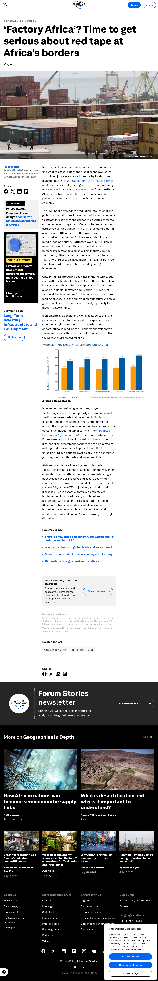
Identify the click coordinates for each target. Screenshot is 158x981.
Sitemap (79, 967)
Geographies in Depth (20, 21)
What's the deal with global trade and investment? (78, 547)
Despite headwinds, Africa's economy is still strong (78, 554)
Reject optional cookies (130, 965)
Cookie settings (130, 973)
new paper (87, 189)
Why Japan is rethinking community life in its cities (96, 858)
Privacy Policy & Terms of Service (79, 961)
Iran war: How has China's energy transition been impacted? (136, 858)
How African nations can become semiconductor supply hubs (40, 801)
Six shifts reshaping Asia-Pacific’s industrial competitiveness (20, 858)
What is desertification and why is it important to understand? (112, 801)
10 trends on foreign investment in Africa (72, 561)
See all (148, 737)
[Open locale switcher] (4, 972)
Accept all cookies (130, 956)
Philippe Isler (11, 166)
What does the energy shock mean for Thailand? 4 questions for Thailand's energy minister (59, 859)
